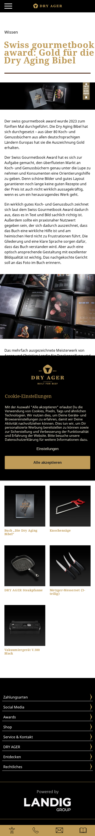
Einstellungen (47, 449)
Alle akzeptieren (47, 462)
